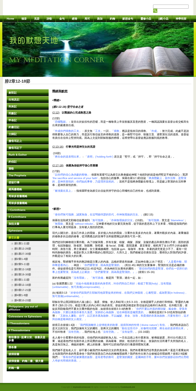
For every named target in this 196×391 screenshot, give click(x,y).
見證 (36, 18)
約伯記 (13, 161)
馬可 (87, 18)
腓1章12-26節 (22, 248)
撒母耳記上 (15, 140)
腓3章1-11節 (21, 279)
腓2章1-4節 (21, 258)
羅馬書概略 (15, 189)
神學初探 (181, 18)
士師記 (13, 134)
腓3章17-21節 (22, 290)
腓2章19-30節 (22, 274)
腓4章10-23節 (22, 300)
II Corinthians (17, 216)
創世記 (13, 92)
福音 (24, 18)
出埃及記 (14, 99)
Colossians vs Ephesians (25, 316)
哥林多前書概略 (18, 196)
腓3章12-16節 (22, 284)
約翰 (112, 18)
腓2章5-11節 (21, 264)
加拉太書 (14, 223)
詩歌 (49, 18)
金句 (62, 18)
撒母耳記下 (15, 147)
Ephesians (15, 230)
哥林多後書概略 (18, 203)
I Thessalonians (19, 323)
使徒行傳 (14, 182)
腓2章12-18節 (22, 269)
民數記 (13, 113)
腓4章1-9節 (21, 295)
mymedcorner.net (82, 387)
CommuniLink (128, 387)
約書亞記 (14, 127)
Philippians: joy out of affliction (23, 308)
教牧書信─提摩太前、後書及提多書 (27, 339)
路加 (100, 18)
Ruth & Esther (18, 154)
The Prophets (17, 175)
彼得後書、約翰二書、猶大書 (26, 360)
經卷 (74, 18)
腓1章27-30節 (22, 253)
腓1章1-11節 (21, 243)
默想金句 (127, 18)
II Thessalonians (19, 330)
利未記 (13, 106)
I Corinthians (17, 209)
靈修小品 (145, 18)
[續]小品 (163, 18)
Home (10, 18)
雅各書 (13, 347)
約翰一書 (14, 367)
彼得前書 (14, 354)
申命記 (13, 120)
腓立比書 (14, 237)
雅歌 (11, 168)
